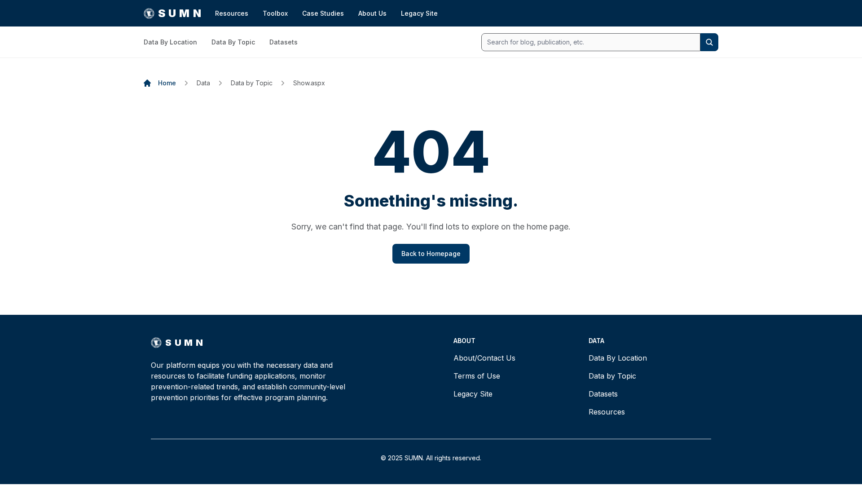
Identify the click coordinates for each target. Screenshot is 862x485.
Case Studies (323, 13)
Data (203, 83)
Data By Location (170, 42)
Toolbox (275, 13)
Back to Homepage (431, 253)
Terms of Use (476, 375)
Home (167, 83)
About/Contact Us (484, 357)
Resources (231, 13)
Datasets (283, 42)
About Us (372, 13)
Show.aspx (309, 83)
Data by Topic (252, 83)
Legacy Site (419, 13)
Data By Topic (233, 42)
